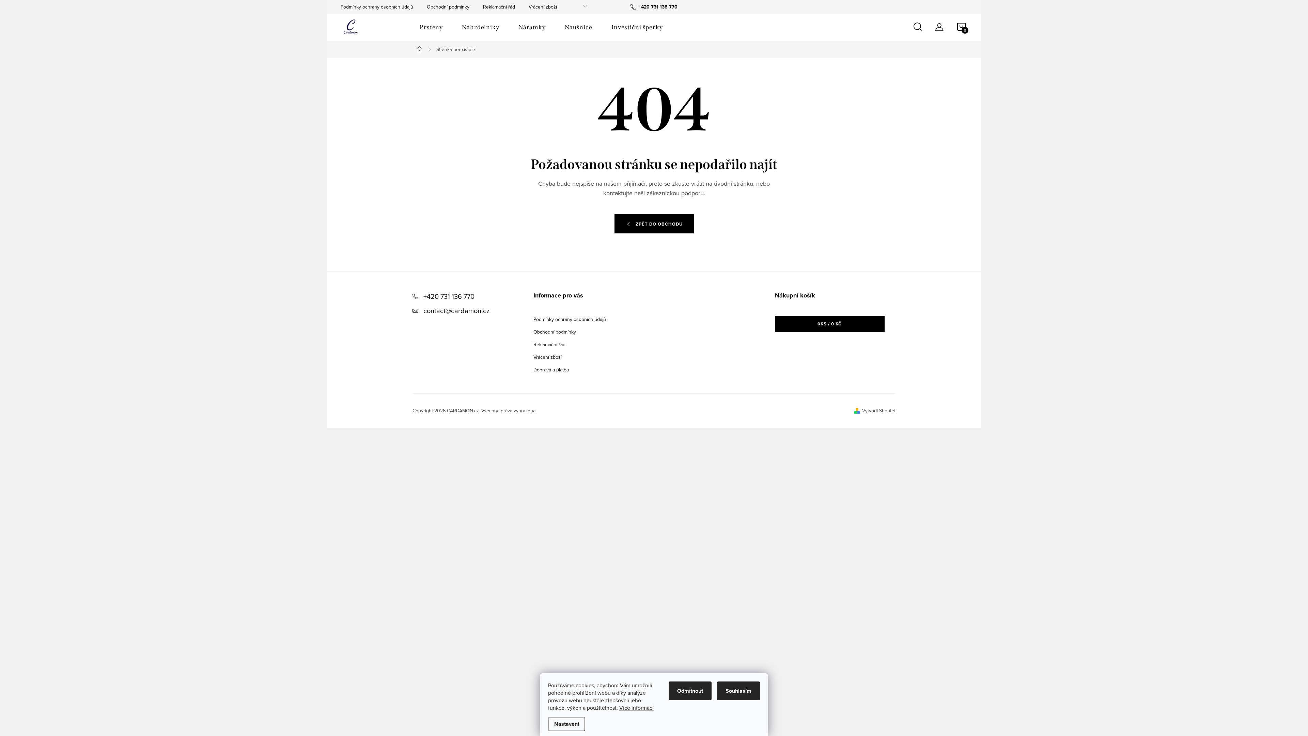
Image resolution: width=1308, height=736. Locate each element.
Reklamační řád (499, 6)
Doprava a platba (551, 369)
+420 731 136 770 (448, 296)
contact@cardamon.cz (456, 311)
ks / (830, 324)
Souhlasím (738, 691)
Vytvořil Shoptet (879, 410)
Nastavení (566, 724)
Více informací (636, 707)
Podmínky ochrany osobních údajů (377, 6)
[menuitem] (431, 27)
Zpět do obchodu (659, 224)
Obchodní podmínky (448, 6)
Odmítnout (690, 691)
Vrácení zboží (543, 6)
